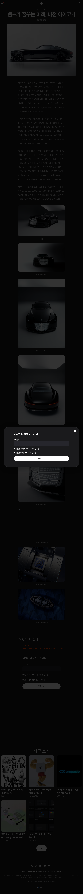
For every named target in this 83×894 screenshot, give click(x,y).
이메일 (16, 440)
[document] (41, 447)
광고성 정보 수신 (25, 453)
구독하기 (41, 458)
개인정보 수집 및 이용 (26, 449)
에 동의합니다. (29, 449)
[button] (75, 431)
